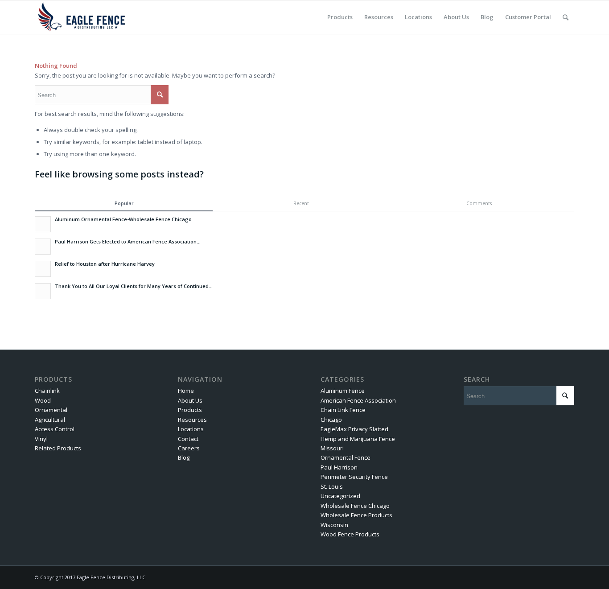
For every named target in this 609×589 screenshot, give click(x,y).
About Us (190, 400)
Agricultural (50, 420)
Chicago (331, 420)
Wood (43, 400)
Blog (183, 457)
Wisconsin (334, 525)
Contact (188, 439)
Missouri (332, 448)
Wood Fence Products (350, 534)
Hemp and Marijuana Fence (358, 439)
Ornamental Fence (345, 457)
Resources (192, 420)
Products (190, 410)
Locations (191, 429)
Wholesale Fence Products (356, 515)
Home (186, 391)
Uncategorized (340, 496)
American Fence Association (358, 400)
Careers (189, 448)
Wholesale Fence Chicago (355, 506)
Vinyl (41, 439)
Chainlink (47, 391)
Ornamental (51, 410)
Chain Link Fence (343, 410)
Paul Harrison (339, 467)
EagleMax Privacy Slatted (354, 429)
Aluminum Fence (343, 391)
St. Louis (332, 486)
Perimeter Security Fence (354, 477)
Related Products (58, 448)
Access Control (54, 429)
